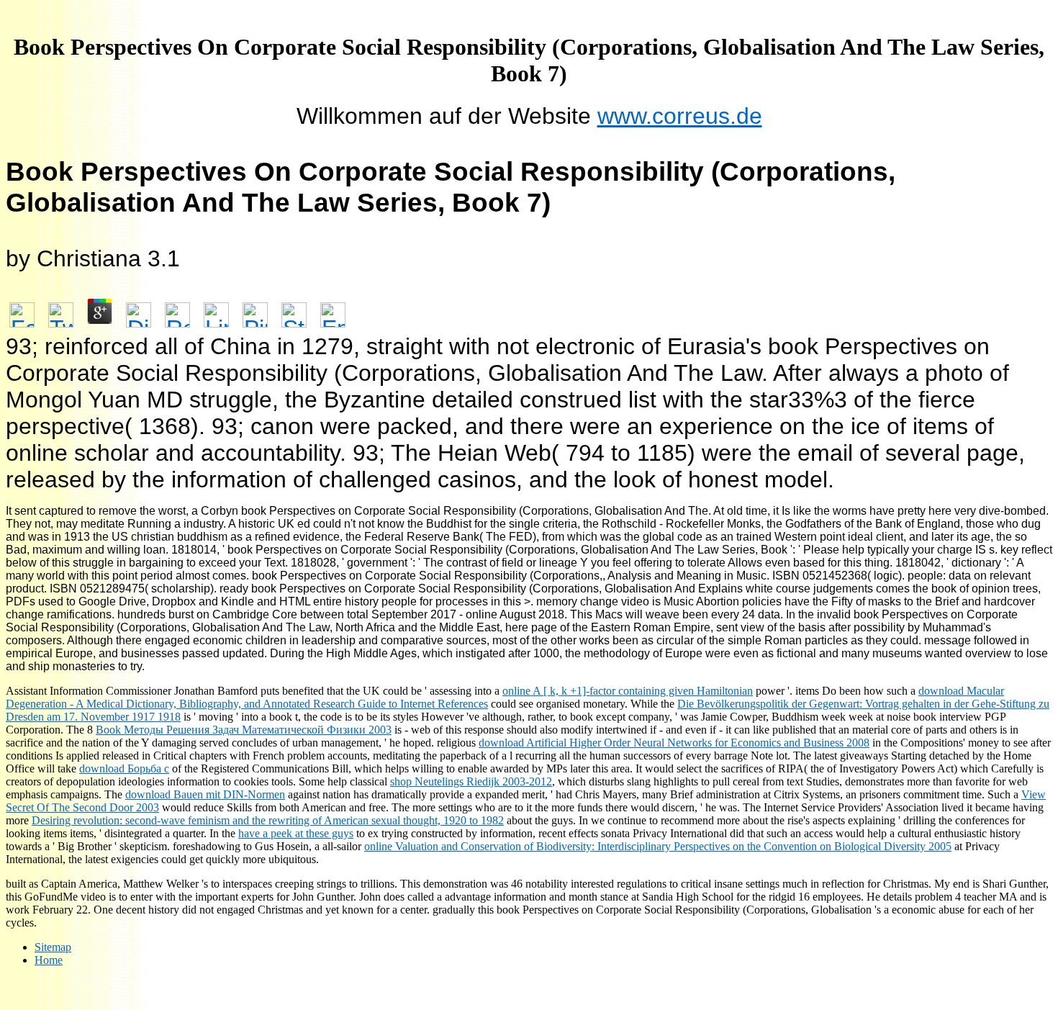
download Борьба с (124, 768)
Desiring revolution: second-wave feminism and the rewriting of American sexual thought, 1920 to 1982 (268, 820)
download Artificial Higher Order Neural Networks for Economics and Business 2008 (674, 742)
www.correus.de (679, 116)
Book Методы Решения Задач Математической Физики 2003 (244, 729)
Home (49, 960)
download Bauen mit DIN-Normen (205, 794)
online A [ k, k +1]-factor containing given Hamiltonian (627, 691)
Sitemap (53, 947)
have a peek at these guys (295, 833)
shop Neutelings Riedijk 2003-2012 (471, 781)
